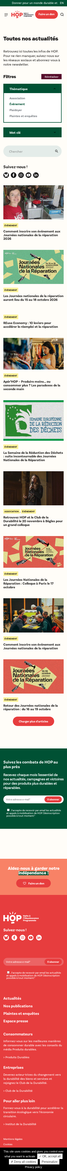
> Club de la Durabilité (18, 1090)
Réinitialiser (51, 76)
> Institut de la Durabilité (19, 1124)
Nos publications (18, 1005)
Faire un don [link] (36, 883)
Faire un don (47, 14)
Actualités (12, 998)
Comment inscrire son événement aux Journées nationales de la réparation (31, 646)
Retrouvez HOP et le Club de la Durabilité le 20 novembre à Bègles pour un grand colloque (33, 521)
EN (62, 2)
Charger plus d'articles (33, 721)
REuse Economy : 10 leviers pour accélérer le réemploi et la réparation (30, 325)
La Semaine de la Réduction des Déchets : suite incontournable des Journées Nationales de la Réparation (33, 456)
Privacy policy (33, 1167)
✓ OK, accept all (50, 1156)
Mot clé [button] (14, 132)
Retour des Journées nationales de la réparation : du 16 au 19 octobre (30, 707)
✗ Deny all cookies (23, 1161)
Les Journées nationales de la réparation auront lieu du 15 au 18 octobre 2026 (33, 298)
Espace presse (15, 1020)
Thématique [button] (18, 89)
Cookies (7, 1144)
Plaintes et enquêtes (21, 1013)
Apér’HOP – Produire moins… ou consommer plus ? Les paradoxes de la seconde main (31, 385)
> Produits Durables (16, 1057)
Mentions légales (13, 1138)
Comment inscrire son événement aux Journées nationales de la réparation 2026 (31, 234)
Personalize (50, 1161)
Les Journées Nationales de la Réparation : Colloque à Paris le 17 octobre (28, 583)
